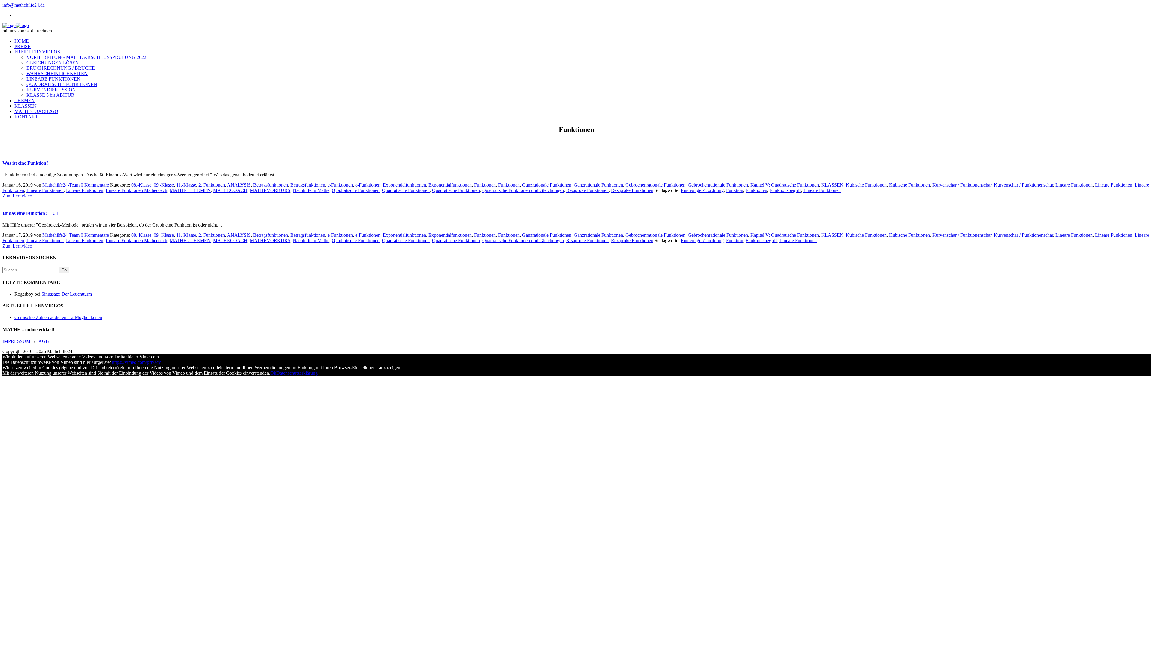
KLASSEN (832, 184)
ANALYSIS (239, 184)
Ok (273, 373)
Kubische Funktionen (866, 184)
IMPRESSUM (16, 341)
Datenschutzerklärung (297, 373)
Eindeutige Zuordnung (702, 190)
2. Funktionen (211, 184)
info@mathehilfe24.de (23, 5)
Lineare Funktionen (1074, 184)
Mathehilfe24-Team (61, 184)
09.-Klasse (164, 184)
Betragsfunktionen (270, 184)
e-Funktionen (340, 184)
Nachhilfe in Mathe (311, 190)
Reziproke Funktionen (587, 190)
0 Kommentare (95, 184)
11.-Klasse (186, 184)
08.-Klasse (141, 184)
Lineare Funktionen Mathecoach (136, 190)
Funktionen (485, 184)
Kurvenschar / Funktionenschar (961, 184)
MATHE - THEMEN (190, 190)
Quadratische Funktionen (356, 190)
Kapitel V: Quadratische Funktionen (784, 184)
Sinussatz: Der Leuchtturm (66, 294)
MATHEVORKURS (270, 190)
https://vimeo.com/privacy (136, 362)
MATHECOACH (230, 190)
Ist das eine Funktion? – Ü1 (30, 213)
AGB (43, 341)
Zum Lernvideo (17, 195)
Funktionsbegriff (785, 190)
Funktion (734, 190)
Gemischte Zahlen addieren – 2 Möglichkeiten (58, 317)
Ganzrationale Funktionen (546, 184)
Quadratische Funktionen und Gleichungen (523, 190)
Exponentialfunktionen (404, 184)
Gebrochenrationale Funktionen (655, 184)
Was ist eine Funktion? (25, 163)
